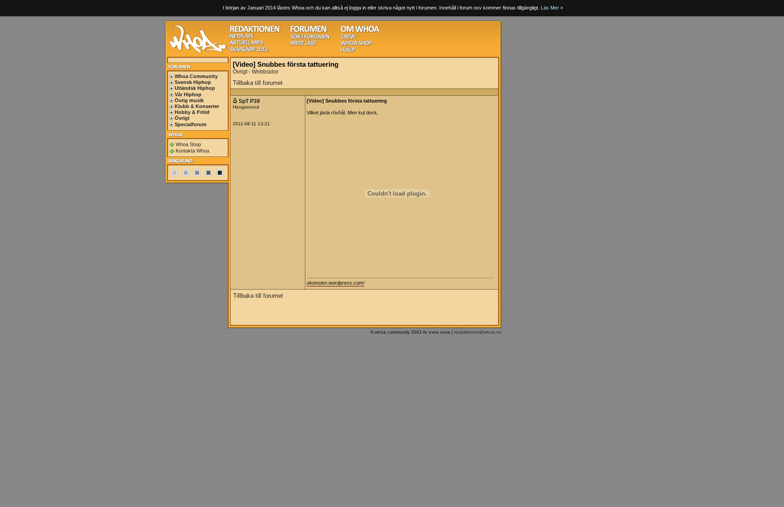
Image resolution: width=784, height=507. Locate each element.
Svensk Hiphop (193, 82)
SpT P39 (249, 101)
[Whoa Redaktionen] (255, 31)
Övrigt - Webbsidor (256, 72)
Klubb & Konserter (197, 106)
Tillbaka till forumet (258, 82)
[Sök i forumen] (310, 37)
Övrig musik (189, 100)
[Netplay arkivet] (241, 37)
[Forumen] (308, 31)
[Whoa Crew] (348, 37)
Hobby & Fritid (192, 112)
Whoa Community (196, 76)
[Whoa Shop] (356, 44)
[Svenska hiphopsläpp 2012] (249, 50)
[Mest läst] (303, 44)
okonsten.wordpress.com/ (335, 282)
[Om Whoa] (360, 31)
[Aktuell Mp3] (246, 43)
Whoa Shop (188, 144)
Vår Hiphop (188, 94)
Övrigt (182, 118)
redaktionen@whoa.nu (478, 332)
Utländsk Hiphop (195, 88)
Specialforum (190, 124)
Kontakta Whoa (192, 150)
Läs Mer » (552, 7)
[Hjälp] (347, 51)
